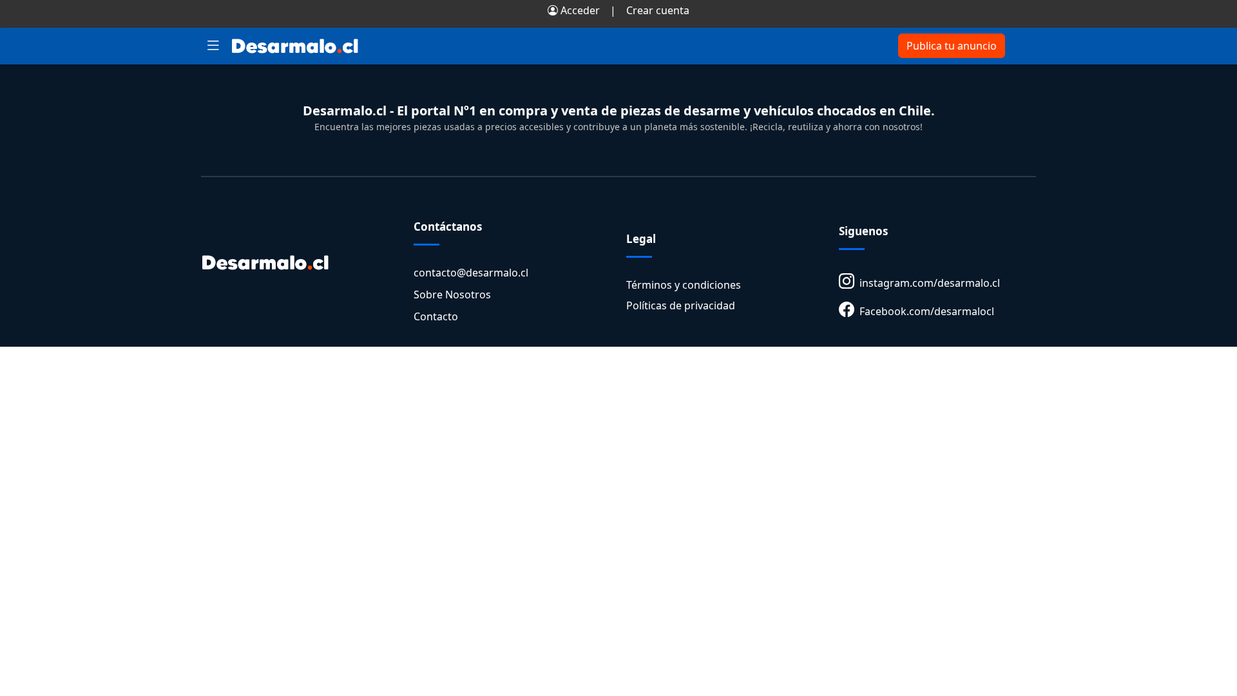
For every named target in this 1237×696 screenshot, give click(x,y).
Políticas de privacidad (680, 305)
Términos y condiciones (683, 285)
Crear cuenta (657, 10)
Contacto (436, 316)
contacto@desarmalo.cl (471, 273)
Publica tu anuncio (951, 46)
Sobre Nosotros (452, 294)
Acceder (579, 10)
